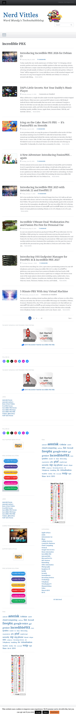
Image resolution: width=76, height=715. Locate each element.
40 (41, 318)
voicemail (19, 646)
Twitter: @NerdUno (8, 414)
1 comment (42, 228)
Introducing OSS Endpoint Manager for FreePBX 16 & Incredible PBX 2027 (43, 258)
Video (43, 588)
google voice (21, 623)
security (6, 637)
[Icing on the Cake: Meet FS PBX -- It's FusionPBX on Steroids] (9, 126)
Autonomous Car (47, 537)
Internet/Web (46, 556)
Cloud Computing (47, 545)
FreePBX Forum (7, 406)
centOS (30, 617)
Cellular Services (47, 541)
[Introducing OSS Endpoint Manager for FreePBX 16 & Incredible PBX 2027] (9, 260)
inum (32, 628)
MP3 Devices (46, 560)
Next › (70, 318)
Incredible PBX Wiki (8, 412)
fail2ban (20, 620)
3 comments (41, 161)
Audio (43, 535)
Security (44, 573)
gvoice (6, 627)
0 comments (41, 59)
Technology (45, 580)
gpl (30, 624)
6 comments (42, 193)
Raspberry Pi (46, 569)
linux (18, 631)
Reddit (44, 571)
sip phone (18, 637)
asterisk (13, 616)
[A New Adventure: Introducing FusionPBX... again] (9, 158)
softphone (9, 640)
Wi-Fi (9, 648)
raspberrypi (24, 634)
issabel (11, 631)
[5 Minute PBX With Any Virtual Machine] (9, 295)
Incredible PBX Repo (9, 410)
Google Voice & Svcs (48, 550)
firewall (31, 620)
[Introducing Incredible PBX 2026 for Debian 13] (9, 57)
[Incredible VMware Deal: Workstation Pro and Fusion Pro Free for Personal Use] (9, 225)
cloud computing (10, 620)
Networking (24, 631)
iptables (6, 631)
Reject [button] (46, 712)
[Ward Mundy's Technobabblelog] (34, 16)
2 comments (41, 129)
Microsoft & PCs (47, 558)
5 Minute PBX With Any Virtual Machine (44, 291)
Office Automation (48, 565)
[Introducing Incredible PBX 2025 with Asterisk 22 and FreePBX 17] (9, 191)
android (5, 617)
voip (25, 645)
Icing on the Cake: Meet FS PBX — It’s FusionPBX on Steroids (42, 124)
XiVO (14, 648)
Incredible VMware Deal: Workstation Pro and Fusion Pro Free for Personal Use (44, 223)
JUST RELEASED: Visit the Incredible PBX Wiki (40, 345)
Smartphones (46, 575)
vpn (30, 646)
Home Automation (48, 552)
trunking (14, 642)
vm (15, 646)
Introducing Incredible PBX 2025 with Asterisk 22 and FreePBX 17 (42, 189)
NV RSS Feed (58, 599)
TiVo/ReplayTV (47, 584)
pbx (12, 634)
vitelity (11, 646)
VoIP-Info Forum (7, 415)
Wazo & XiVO (46, 590)
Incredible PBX (46, 554)
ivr (15, 631)
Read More (54, 712)
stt (26, 640)
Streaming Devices (18, 640)
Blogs (43, 539)
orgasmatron (6, 634)
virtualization (26, 642)
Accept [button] (38, 712)
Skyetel (26, 637)
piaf (17, 633)
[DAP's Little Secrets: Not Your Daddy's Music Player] (9, 91)
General (44, 548)
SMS (4, 640)
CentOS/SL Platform (48, 543)
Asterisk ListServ (7, 402)
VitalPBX (5, 646)
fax (25, 620)
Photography (46, 567)
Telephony (6, 642)
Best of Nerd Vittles (8, 404)
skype (31, 637)
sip (11, 637)
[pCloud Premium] (18, 535)
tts (19, 642)
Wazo (5, 648)
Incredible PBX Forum (9, 408)
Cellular (23, 617)
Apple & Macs (46, 533)
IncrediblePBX (20, 627)
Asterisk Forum (7, 400)
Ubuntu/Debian (46, 586)
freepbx (8, 623)
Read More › (39, 77)
